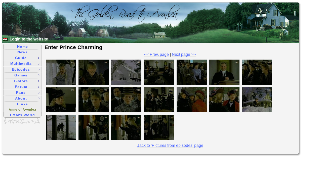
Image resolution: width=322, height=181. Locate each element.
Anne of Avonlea (22, 109)
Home (22, 46)
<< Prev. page (156, 54)
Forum (21, 87)
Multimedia (21, 64)
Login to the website (29, 39)
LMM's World (22, 115)
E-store (21, 81)
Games (20, 75)
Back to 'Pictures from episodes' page (170, 145)
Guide (21, 58)
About (21, 98)
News (22, 52)
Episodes (21, 69)
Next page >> (184, 54)
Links (22, 104)
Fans (21, 92)
